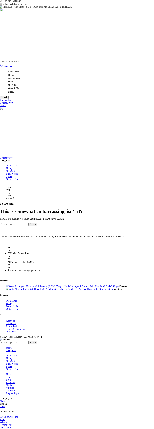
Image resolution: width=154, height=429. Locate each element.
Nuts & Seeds (14, 78)
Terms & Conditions (15, 329)
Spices (11, 91)
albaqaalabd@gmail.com (15, 4)
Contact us (11, 323)
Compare (10, 390)
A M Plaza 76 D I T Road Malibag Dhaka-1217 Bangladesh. (43, 6)
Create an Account (9, 416)
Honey (11, 75)
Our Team (11, 331)
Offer (10, 82)
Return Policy (12, 326)
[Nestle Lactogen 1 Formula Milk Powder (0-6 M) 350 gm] (35, 286)
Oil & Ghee (13, 85)
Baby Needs (13, 72)
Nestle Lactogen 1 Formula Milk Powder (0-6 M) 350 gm (91, 286)
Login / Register (13, 393)
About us (10, 321)
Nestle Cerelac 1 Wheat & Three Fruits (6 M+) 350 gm (87, 289)
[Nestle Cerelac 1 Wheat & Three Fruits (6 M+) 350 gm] (33, 289)
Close (2, 401)
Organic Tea (13, 88)
